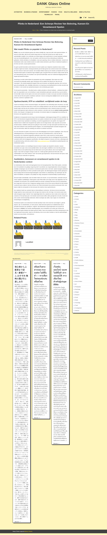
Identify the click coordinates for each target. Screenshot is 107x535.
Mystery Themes (28, 531)
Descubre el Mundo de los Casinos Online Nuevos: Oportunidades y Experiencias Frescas (24, 254)
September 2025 (78, 127)
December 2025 (78, 119)
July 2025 (77, 132)
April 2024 (77, 172)
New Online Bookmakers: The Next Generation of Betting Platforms (57, 254)
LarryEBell (30, 38)
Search (90, 17)
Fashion (54, 12)
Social (76, 297)
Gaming (77, 252)
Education (77, 233)
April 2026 (77, 108)
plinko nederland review (43, 141)
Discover (17, 521)
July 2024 (77, 164)
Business (77, 220)
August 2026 (78, 97)
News (76, 278)
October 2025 (78, 124)
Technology (48, 14)
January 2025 (78, 148)
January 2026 (78, 116)
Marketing (77, 276)
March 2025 (77, 143)
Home (76, 262)
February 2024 (78, 177)
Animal (76, 196)
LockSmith (77, 273)
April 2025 (77, 140)
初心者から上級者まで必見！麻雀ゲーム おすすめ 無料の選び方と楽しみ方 (84, 52)
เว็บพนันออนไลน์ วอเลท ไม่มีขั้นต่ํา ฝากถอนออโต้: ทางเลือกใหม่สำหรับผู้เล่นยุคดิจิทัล (60, 276)
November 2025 (78, 121)
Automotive (18, 12)
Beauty (76, 209)
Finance (77, 241)
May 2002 (77, 185)
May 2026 (77, 105)
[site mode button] (80, 17)
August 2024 (78, 161)
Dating (76, 228)
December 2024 (78, 151)
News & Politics (84, 12)
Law (76, 270)
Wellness (77, 310)
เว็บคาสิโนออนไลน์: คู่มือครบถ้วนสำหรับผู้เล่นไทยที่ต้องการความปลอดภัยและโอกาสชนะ (84, 69)
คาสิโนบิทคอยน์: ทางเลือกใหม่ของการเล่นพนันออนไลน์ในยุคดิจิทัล (83, 75)
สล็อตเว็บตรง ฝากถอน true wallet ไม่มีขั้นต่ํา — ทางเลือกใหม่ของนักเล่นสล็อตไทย (84, 57)
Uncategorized (78, 308)
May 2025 (77, 137)
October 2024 (78, 156)
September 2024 (78, 159)
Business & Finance (30, 12)
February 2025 (78, 145)
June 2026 (77, 103)
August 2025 (78, 129)
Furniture (77, 249)
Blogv (76, 217)
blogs (76, 215)
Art (75, 201)
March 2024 (77, 174)
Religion (77, 292)
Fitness (76, 244)
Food (60, 12)
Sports (76, 300)
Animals (77, 199)
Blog (26, 38)
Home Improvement (79, 265)
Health (76, 257)
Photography (78, 286)
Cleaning (77, 225)
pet (75, 284)
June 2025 (77, 135)
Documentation (78, 231)
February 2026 (78, 113)
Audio (76, 204)
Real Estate (77, 289)
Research (77, 294)
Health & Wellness (70, 12)
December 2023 (78, 182)
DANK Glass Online (53, 4)
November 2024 (78, 153)
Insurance (77, 268)
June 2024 (77, 166)
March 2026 (77, 111)
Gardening (77, 254)
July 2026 (77, 100)
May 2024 (77, 169)
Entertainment (44, 12)
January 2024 (78, 180)
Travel (57, 14)
